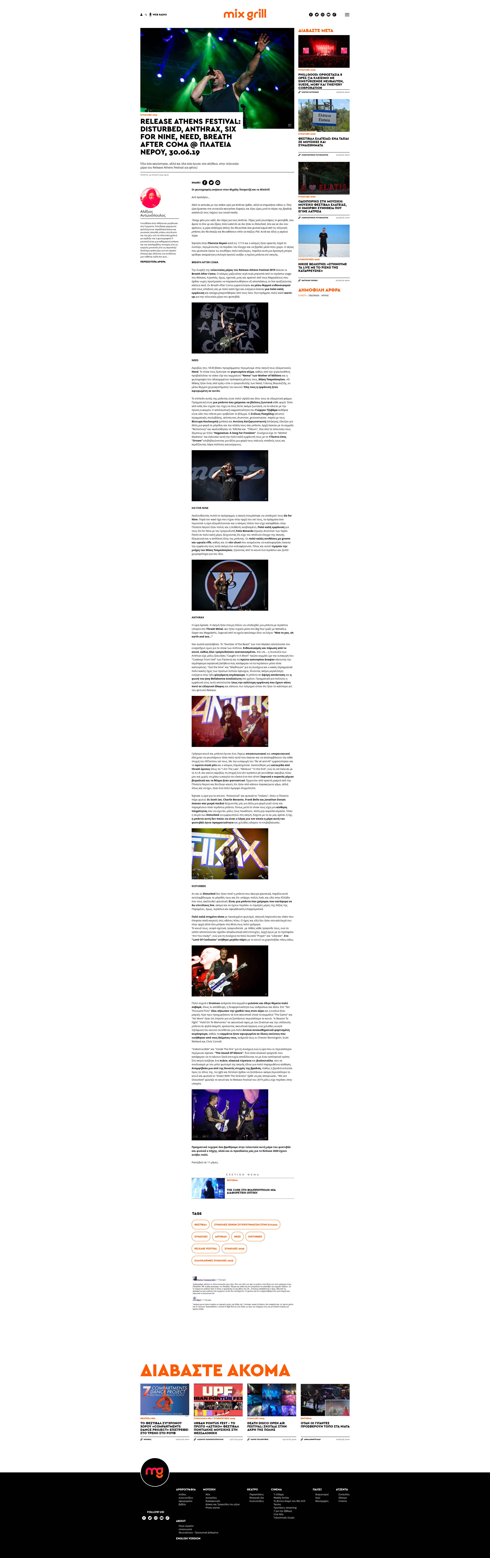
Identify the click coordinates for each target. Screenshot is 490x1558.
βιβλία (182, 1504)
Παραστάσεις (256, 1494)
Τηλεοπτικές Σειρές (284, 1517)
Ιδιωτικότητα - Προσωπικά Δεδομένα (198, 1532)
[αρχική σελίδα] (245, 14)
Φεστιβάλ (200, 1224)
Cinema (343, 1501)
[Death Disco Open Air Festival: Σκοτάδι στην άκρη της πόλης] (271, 1400)
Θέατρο (343, 1497)
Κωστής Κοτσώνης (310, 92)
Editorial (232, 1180)
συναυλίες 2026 (307, 69)
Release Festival (205, 1248)
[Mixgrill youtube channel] (328, 14)
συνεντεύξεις (186, 1497)
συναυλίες (200, 1236)
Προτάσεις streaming (285, 1507)
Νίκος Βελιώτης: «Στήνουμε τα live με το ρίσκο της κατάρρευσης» (322, 267)
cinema (276, 1489)
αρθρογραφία (186, 1489)
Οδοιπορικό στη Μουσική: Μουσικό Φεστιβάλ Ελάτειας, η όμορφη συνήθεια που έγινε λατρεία (322, 206)
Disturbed (255, 1236)
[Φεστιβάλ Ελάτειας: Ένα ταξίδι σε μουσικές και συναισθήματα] (324, 115)
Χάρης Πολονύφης (259, 1439)
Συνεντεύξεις (256, 1501)
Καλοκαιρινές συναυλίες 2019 (213, 1260)
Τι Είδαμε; (279, 1494)
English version (188, 1538)
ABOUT (181, 1521)
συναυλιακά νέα (203, 1418)
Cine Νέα (278, 1514)
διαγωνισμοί (322, 1494)
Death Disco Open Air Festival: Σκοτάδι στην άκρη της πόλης (267, 1426)
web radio (160, 14)
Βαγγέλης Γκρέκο (310, 280)
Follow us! (155, 1512)
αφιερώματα (185, 1501)
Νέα (208, 1494)
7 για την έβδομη (283, 1510)
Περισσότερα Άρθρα (153, 261)
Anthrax (221, 1236)
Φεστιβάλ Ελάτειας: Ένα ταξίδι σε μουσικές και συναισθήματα (323, 141)
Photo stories (213, 1507)
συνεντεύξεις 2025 (224, 1418)
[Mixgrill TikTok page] (334, 14)
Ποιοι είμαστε (186, 1525)
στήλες (182, 1494)
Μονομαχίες (322, 1501)
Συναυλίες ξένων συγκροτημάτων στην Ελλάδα (245, 1224)
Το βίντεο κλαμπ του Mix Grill (289, 1501)
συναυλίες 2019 (148, 114)
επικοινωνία (185, 1529)
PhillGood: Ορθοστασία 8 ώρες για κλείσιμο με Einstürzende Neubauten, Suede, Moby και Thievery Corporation (321, 81)
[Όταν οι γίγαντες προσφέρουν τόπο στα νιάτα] (325, 1400)
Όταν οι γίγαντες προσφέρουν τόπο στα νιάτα (325, 1424)
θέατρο (252, 1489)
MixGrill (147, 1439)
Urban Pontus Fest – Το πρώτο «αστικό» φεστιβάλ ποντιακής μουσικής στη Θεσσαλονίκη (216, 1428)
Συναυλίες (344, 1494)
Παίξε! (317, 1489)
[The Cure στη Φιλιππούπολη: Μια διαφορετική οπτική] (208, 1188)
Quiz (317, 1497)
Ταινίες (277, 1504)
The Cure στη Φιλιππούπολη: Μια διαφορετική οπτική (251, 1191)
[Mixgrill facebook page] (311, 14)
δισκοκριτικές (213, 1501)
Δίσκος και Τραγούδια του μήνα (223, 1504)
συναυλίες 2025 (256, 1418)
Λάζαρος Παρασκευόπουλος (210, 1439)
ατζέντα (342, 1489)
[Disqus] (243, 1307)
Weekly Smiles (281, 1497)
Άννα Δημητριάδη (312, 1439)
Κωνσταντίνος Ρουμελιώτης (315, 155)
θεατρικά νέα (147, 1418)
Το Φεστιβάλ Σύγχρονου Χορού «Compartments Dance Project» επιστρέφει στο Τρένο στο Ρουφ (164, 1428)
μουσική (209, 1489)
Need (237, 1236)
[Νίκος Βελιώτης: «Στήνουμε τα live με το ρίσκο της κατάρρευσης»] (324, 241)
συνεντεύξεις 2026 (309, 259)
